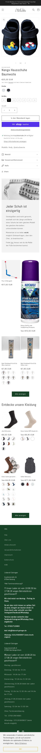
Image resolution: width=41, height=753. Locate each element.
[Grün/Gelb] (13, 373)
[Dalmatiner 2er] (3, 499)
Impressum (8, 555)
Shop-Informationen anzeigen (15, 141)
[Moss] (13, 444)
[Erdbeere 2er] (3, 489)
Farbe (4, 86)
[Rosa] (3, 373)
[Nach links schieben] (15, 63)
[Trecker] (8, 494)
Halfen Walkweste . (26, 477)
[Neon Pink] (32, 378)
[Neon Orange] (23, 378)
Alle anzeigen (20, 394)
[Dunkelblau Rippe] (3, 449)
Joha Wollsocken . (6, 431)
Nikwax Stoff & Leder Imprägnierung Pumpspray (28, 326)
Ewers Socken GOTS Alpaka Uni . (29, 431)
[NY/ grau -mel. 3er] (8, 504)
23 (19, 99)
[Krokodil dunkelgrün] (3, 494)
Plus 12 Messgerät (7, 281)
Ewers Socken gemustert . (9, 477)
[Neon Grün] (28, 378)
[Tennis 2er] (8, 489)
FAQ (5, 535)
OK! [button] (20, 749)
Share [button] (6, 171)
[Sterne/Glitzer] (13, 499)
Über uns (7, 540)
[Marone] (28, 484)
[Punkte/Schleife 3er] (8, 499)
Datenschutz (9, 560)
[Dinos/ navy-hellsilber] (3, 504)
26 (35, 99)
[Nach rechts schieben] (25, 63)
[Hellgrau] (13, 439)
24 (24, 99)
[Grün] (32, 484)
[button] (2, 9)
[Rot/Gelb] (8, 383)
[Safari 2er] (3, 484)
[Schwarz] (3, 383)
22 (14, 99)
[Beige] (13, 378)
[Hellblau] (3, 90)
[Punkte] (13, 484)
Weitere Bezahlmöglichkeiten (20, 129)
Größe (4, 96)
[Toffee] (8, 444)
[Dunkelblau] (3, 378)
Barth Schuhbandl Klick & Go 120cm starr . (28, 364)
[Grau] (3, 439)
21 (9, 99)
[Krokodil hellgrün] (13, 489)
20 (4, 99)
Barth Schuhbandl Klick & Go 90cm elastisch (9, 364)
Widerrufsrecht (10, 545)
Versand (10, 82)
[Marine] (23, 484)
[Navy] (32, 439)
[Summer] (13, 494)
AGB (6, 565)
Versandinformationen (12, 550)
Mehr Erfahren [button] (21, 743)
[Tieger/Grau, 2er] (13, 504)
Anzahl (4, 106)
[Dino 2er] (8, 484)
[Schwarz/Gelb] (8, 373)
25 (29, 99)
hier (12, 242)
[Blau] (8, 90)
